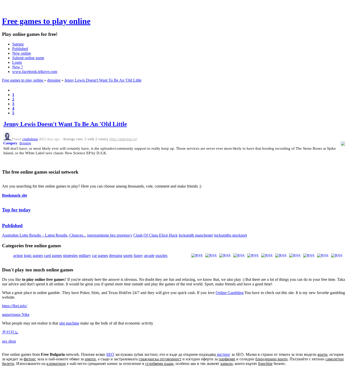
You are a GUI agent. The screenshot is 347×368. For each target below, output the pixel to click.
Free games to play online (46, 21)
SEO (110, 354)
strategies (70, 255)
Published (20, 49)
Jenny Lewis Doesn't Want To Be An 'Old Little (103, 80)
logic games (33, 255)
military (85, 255)
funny (138, 255)
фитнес (30, 359)
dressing (53, 80)
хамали (226, 363)
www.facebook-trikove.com (34, 71)
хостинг (223, 354)
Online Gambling (230, 292)
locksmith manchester (196, 235)
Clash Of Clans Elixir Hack (155, 235)
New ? (17, 67)
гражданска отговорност (160, 359)
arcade (149, 255)
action (18, 255)
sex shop (9, 341)
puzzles (161, 255)
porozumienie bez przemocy (109, 235)
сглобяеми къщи (159, 363)
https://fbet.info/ (14, 306)
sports (128, 255)
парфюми (227, 359)
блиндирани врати (271, 359)
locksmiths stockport (230, 235)
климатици (56, 363)
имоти (90, 359)
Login (17, 62)
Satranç (18, 44)
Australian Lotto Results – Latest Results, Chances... (44, 235)
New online (21, 53)
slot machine (69, 323)
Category (10, 143)
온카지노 (10, 332)
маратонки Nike (15, 314)
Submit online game (28, 58)
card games (53, 255)
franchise (265, 363)
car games (100, 255)
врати (322, 354)
